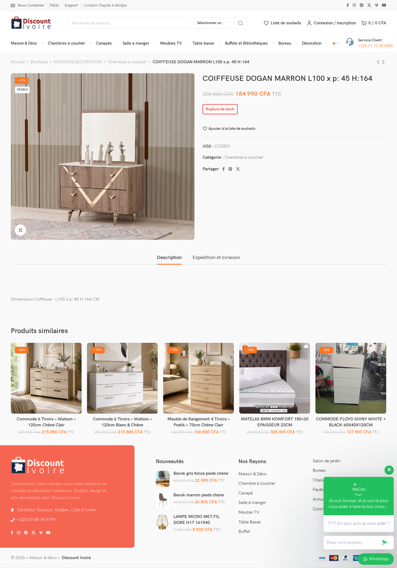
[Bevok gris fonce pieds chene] (162, 478)
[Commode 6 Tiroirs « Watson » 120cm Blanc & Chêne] (122, 378)
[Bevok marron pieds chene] (162, 500)
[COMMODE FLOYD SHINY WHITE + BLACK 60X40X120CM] (350, 378)
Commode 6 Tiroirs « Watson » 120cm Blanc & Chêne (122, 422)
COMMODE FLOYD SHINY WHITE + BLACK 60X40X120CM (351, 422)
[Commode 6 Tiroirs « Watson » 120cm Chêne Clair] (46, 378)
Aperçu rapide (71, 365)
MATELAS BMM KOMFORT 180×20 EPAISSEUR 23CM (274, 422)
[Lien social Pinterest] (361, 5)
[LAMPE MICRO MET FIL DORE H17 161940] (162, 522)
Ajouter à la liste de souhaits (231, 128)
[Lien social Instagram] (354, 5)
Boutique (39, 62)
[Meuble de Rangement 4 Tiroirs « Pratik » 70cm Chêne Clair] (198, 378)
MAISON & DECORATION (77, 62)
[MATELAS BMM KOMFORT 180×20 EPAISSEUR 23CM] (274, 378)
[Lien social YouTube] (384, 5)
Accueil (18, 62)
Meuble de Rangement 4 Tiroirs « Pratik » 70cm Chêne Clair (198, 422)
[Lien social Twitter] (369, 5)
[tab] (169, 258)
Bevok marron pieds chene (198, 495)
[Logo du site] (31, 23)
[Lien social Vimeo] (376, 5)
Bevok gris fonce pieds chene (200, 473)
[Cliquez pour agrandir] (20, 230)
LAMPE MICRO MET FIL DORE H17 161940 (196, 519)
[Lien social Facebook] (348, 5)
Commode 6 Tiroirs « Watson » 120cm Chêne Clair (46, 422)
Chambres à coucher (127, 62)
